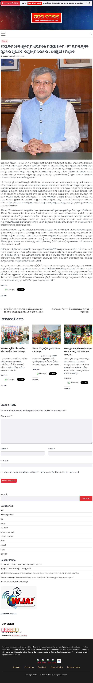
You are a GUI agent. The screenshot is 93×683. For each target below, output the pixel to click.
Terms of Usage (73, 667)
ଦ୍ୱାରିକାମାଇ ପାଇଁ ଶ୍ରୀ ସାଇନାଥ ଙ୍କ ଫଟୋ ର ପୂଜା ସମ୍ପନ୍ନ (21, 564)
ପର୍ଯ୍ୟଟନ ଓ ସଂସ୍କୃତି (7, 532)
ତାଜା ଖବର (4, 527)
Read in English (34, 3)
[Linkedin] (49, 662)
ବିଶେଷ (4, 41)
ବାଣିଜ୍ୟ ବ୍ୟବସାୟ (7, 536)
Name (4, 448)
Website (4, 460)
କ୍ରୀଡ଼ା (3, 523)
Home (23, 3)
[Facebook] (39, 662)
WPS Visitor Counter (19, 636)
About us (79, 3)
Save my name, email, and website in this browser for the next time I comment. (41, 472)
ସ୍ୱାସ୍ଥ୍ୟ (4, 554)
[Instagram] (54, 662)
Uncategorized (7, 514)
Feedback (42, 667)
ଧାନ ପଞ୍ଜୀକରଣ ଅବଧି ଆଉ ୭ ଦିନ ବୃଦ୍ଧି (14, 582)
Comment (6, 416)
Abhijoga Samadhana (53, 3)
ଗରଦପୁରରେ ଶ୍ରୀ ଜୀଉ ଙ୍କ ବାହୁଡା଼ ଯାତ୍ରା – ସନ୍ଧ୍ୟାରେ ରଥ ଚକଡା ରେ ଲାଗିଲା (78, 351)
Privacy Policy (56, 667)
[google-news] (59, 662)
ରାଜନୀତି (3, 545)
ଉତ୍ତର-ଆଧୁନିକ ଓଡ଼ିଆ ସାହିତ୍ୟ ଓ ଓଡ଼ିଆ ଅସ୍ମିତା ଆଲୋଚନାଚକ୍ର (14, 350)
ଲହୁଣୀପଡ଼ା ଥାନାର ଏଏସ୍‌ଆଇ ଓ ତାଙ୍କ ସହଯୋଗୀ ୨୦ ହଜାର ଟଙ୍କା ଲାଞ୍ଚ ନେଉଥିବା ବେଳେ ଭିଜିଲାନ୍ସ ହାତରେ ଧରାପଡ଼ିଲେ (40, 573)
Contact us (69, 3)
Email (51, 448)
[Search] (90, 34)
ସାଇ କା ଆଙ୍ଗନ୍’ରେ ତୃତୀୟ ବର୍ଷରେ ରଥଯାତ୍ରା (46, 350)
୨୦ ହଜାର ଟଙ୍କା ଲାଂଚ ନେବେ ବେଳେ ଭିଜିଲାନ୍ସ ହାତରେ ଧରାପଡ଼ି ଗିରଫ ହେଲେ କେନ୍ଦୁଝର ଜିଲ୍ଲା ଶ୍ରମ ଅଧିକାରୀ (37, 577)
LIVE (2, 510)
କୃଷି (2, 519)
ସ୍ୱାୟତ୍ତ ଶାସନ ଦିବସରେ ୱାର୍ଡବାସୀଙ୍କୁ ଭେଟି (16, 568)
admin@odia (8, 56)
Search (4, 494)
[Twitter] (44, 662)
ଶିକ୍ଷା (3, 549)
